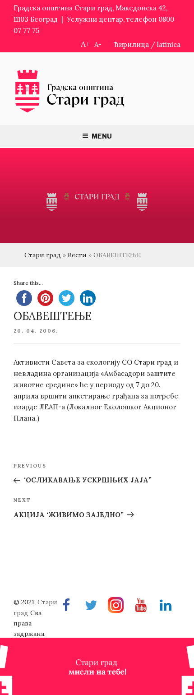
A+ (85, 44)
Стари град (42, 255)
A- (98, 44)
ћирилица (132, 44)
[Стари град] (70, 111)
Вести (77, 255)
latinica (168, 44)
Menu (102, 136)
